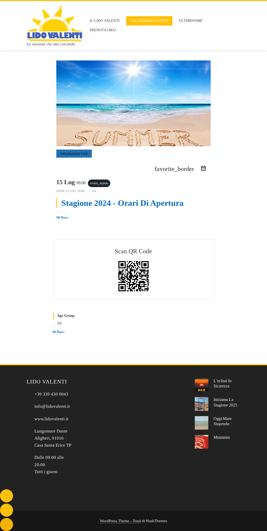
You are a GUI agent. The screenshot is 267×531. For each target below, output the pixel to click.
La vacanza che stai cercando (51, 44)
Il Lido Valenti (105, 21)
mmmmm (222, 437)
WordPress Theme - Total (120, 520)
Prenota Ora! (103, 30)
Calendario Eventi (149, 21)
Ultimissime (191, 21)
